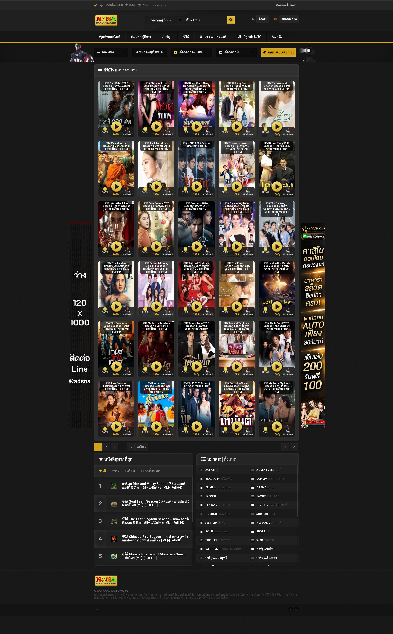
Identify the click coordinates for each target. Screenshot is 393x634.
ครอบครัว (267, 496)
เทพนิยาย (217, 505)
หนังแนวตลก (270, 478)
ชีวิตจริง (218, 478)
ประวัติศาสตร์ (271, 505)
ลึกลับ (215, 522)
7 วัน (115, 471)
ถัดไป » (141, 447)
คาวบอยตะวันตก (223, 549)
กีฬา (263, 531)
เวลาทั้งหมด (150, 471)
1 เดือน (130, 471)
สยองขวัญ (218, 513)
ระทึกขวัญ (218, 540)
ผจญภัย (269, 469)
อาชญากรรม (218, 487)
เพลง (265, 513)
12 (130, 447)
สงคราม (265, 540)
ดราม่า (266, 487)
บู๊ (211, 469)
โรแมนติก (269, 522)
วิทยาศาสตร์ (217, 531)
